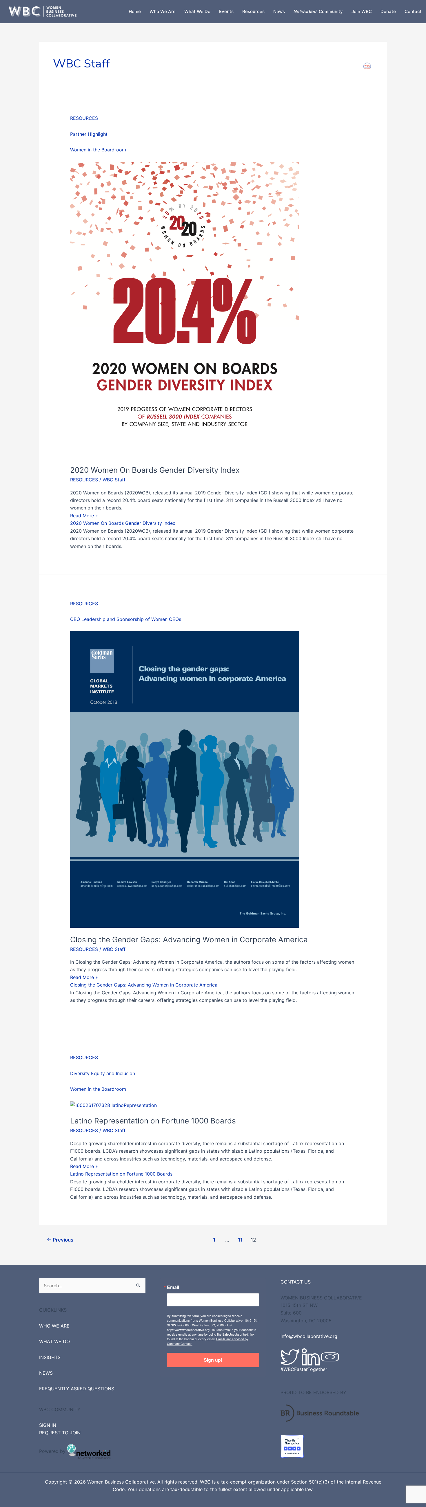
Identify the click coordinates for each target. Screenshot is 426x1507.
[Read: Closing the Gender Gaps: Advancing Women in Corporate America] (184, 779)
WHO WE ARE (54, 1326)
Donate (388, 11)
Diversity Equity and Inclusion (102, 1073)
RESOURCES (84, 118)
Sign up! (213, 1359)
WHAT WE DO (54, 1341)
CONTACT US (296, 1282)
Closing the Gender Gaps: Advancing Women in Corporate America (189, 939)
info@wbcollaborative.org (309, 1336)
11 (240, 1240)
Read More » (84, 515)
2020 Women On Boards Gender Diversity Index (155, 469)
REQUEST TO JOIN (60, 1433)
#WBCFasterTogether (304, 1369)
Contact (413, 11)
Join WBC (362, 11)
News (279, 11)
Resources (253, 11)
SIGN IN (47, 1425)
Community (318, 11)
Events (226, 11)
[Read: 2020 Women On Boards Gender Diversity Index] (184, 309)
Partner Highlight (89, 134)
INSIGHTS (50, 1357)
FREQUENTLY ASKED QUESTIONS (76, 1389)
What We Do (197, 11)
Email (173, 1287)
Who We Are (163, 11)
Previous (60, 1240)
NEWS (46, 1373)
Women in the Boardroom (98, 150)
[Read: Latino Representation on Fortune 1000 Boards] (113, 1105)
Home (135, 11)
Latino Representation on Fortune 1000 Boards (153, 1120)
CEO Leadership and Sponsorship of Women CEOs (125, 619)
